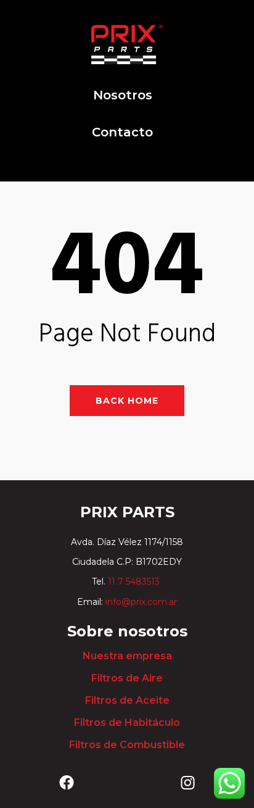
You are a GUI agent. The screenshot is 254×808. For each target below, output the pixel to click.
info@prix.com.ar (141, 601)
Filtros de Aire (127, 678)
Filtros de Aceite (127, 700)
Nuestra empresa (127, 656)
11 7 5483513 (135, 581)
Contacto (122, 132)
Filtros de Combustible (127, 745)
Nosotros (122, 95)
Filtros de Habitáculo (127, 722)
